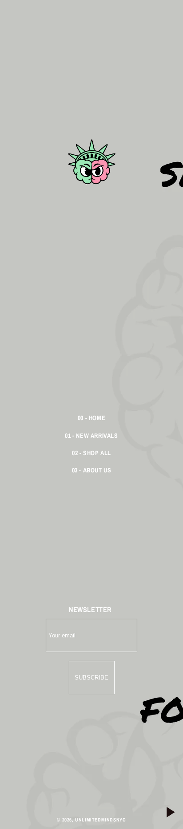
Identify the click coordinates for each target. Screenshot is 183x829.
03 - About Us (91, 470)
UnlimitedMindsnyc (100, 820)
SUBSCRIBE (91, 677)
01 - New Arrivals (91, 436)
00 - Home (91, 418)
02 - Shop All (91, 453)
